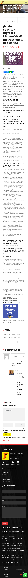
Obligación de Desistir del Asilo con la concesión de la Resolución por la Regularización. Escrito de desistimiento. (13, 541)
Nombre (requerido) (6, 489)
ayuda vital (7, 334)
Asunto (3, 500)
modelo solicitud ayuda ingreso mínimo (12, 338)
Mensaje (3, 506)
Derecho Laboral (6, 477)
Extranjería (20, 47)
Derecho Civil (5, 472)
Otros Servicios (6, 481)
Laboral (4, 49)
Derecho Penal (6, 479)
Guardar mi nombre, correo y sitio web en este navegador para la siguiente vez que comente (14, 430)
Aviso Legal (6, 572)
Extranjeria (5, 474)
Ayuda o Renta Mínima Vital (12, 47)
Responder (21, 355)
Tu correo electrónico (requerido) (9, 494)
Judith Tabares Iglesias (14, 46)
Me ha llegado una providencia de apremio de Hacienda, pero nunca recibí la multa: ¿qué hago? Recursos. (13, 534)
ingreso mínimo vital (17, 334)
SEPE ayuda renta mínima (10, 342)
